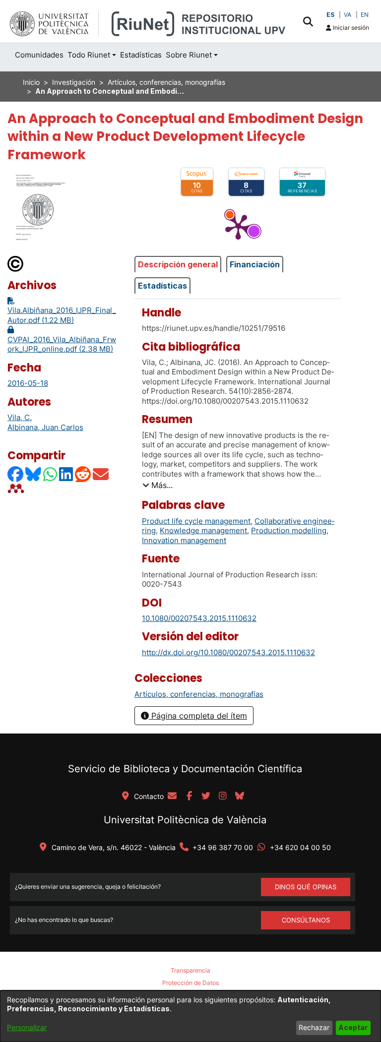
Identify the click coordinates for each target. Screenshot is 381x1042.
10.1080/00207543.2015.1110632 (199, 618)
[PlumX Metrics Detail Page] (238, 226)
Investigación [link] (73, 82)
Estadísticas (162, 286)
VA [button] (347, 14)
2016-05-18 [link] (27, 383)
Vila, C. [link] (19, 417)
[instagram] (222, 796)
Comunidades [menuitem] (39, 55)
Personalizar (27, 1027)
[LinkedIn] (66, 474)
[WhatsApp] (50, 474)
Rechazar (314, 1027)
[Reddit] (83, 474)
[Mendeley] (16, 487)
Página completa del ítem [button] (198, 716)
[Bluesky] (33, 474)
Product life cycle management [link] (196, 521)
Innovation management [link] (184, 540)
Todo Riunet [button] (88, 55)
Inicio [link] (31, 82)
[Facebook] (15, 474)
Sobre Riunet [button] (189, 55)
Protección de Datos (190, 982)
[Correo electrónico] (101, 474)
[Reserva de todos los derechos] (15, 263)
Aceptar (353, 1027)
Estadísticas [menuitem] (141, 55)
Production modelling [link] (288, 530)
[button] (308, 21)
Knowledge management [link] (203, 530)
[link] (198, 694)
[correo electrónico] (172, 796)
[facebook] (189, 796)
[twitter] (205, 796)
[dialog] (190, 1016)
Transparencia (190, 970)
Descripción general (178, 264)
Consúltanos (306, 920)
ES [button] (330, 14)
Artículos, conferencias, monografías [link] (166, 82)
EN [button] (365, 14)
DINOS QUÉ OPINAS (305, 887)
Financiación (255, 264)
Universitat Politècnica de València (185, 820)
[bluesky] (239, 796)
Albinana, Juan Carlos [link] (45, 427)
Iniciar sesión (350, 27)
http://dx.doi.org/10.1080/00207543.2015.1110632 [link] (228, 652)
